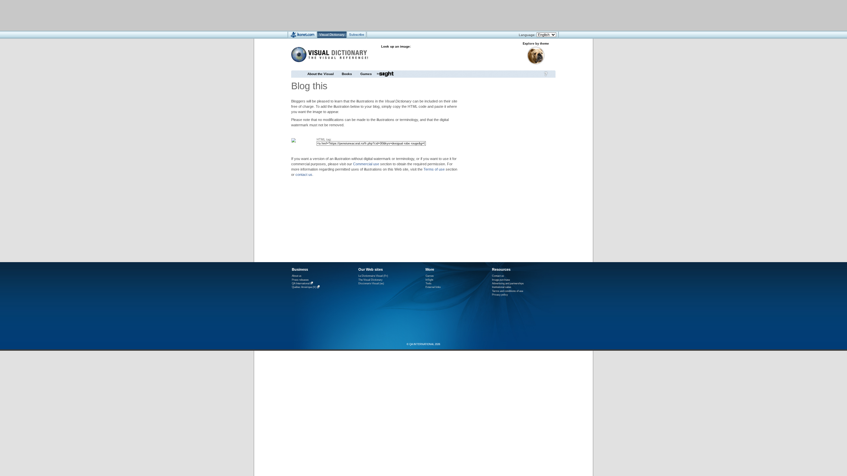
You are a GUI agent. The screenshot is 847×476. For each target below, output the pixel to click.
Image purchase (501, 279)
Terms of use (434, 169)
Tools (428, 283)
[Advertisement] (404, 15)
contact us (303, 175)
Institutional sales (501, 287)
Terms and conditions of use (507, 291)
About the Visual (320, 74)
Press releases (300, 279)
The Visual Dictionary (370, 279)
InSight (429, 279)
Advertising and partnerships (508, 283)
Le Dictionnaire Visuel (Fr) (373, 275)
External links (433, 287)
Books (347, 74)
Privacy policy (500, 294)
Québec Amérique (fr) (304, 287)
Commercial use (366, 164)
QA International (301, 283)
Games (366, 74)
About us (296, 275)
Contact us (498, 275)
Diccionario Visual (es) (371, 283)
